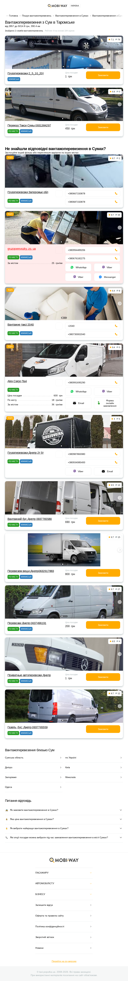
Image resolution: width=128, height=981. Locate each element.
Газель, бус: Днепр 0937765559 (28, 727)
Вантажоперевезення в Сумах (71, 15)
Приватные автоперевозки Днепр (29, 675)
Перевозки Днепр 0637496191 (27, 623)
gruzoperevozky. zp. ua (22, 248)
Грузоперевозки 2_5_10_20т (26, 73)
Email (81, 403)
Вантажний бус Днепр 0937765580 (30, 519)
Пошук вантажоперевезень (36, 15)
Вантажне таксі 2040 (21, 324)
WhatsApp (81, 267)
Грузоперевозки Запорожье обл (28, 192)
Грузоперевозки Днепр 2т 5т (26, 452)
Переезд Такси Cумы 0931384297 (29, 125)
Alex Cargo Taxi (17, 381)
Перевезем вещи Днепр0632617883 (31, 571)
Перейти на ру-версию (64, 961)
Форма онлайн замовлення (109, 403)
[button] (63, 66)
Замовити (103, 75)
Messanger (110, 277)
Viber (109, 267)
